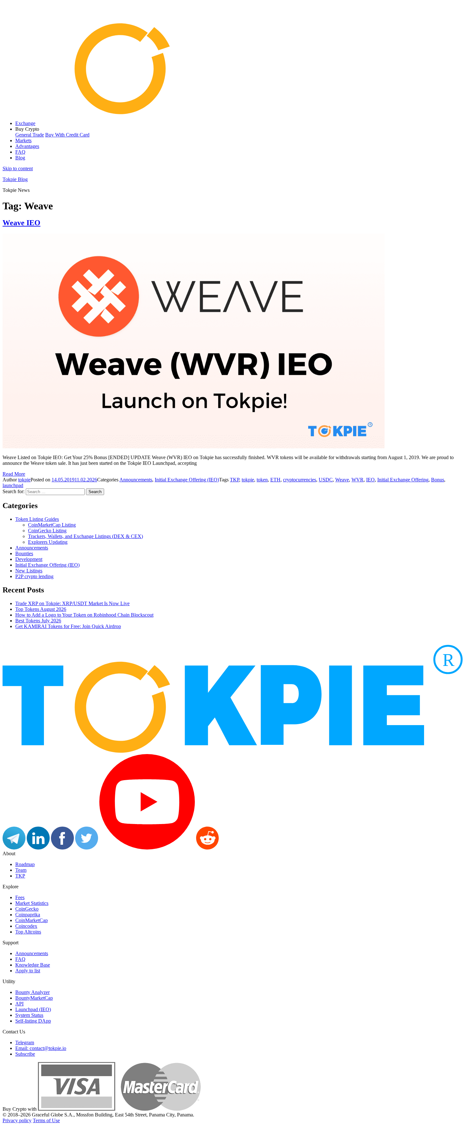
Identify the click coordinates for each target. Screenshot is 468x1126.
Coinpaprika (27, 914)
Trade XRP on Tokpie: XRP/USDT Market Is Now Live (72, 603)
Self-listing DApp (33, 1021)
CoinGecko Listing (47, 530)
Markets (23, 140)
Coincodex (26, 926)
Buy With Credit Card (67, 134)
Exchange (25, 123)
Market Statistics (31, 903)
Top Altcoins (28, 931)
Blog (20, 157)
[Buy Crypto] (119, 1109)
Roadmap (25, 864)
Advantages (27, 146)
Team (20, 870)
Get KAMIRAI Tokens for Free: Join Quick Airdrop (68, 626)
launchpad (13, 485)
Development (28, 559)
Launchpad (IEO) (33, 1009)
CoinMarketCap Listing (52, 525)
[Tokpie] (234, 112)
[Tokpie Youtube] (147, 847)
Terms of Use (46, 1120)
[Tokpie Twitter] (86, 847)
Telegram (24, 1042)
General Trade (29, 134)
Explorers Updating (47, 542)
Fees (20, 897)
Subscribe (25, 1054)
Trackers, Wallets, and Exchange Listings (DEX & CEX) (85, 536)
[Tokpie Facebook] (62, 847)
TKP (234, 479)
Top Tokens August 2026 (40, 609)
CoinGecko (27, 909)
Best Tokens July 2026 (38, 620)
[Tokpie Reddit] (207, 847)
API (19, 1003)
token (262, 479)
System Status (29, 1015)
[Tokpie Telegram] (14, 847)
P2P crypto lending (34, 576)
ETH (275, 479)
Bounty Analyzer (32, 992)
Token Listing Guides (37, 519)
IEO (370, 479)
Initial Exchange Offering (403, 479)
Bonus (437, 479)
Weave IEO (21, 223)
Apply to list (27, 970)
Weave (342, 479)
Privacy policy (17, 1120)
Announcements (135, 479)
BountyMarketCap (34, 998)
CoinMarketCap (31, 920)
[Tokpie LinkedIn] (38, 847)
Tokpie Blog (15, 179)
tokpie (24, 479)
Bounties (24, 553)
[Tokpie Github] (231, 847)
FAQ (20, 152)
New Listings (28, 570)
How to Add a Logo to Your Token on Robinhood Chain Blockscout (84, 615)
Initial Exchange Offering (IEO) (187, 479)
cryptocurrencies (299, 479)
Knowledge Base (32, 965)
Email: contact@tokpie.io (40, 1048)
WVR (357, 479)
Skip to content (18, 168)
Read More (14, 474)
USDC (326, 479)
